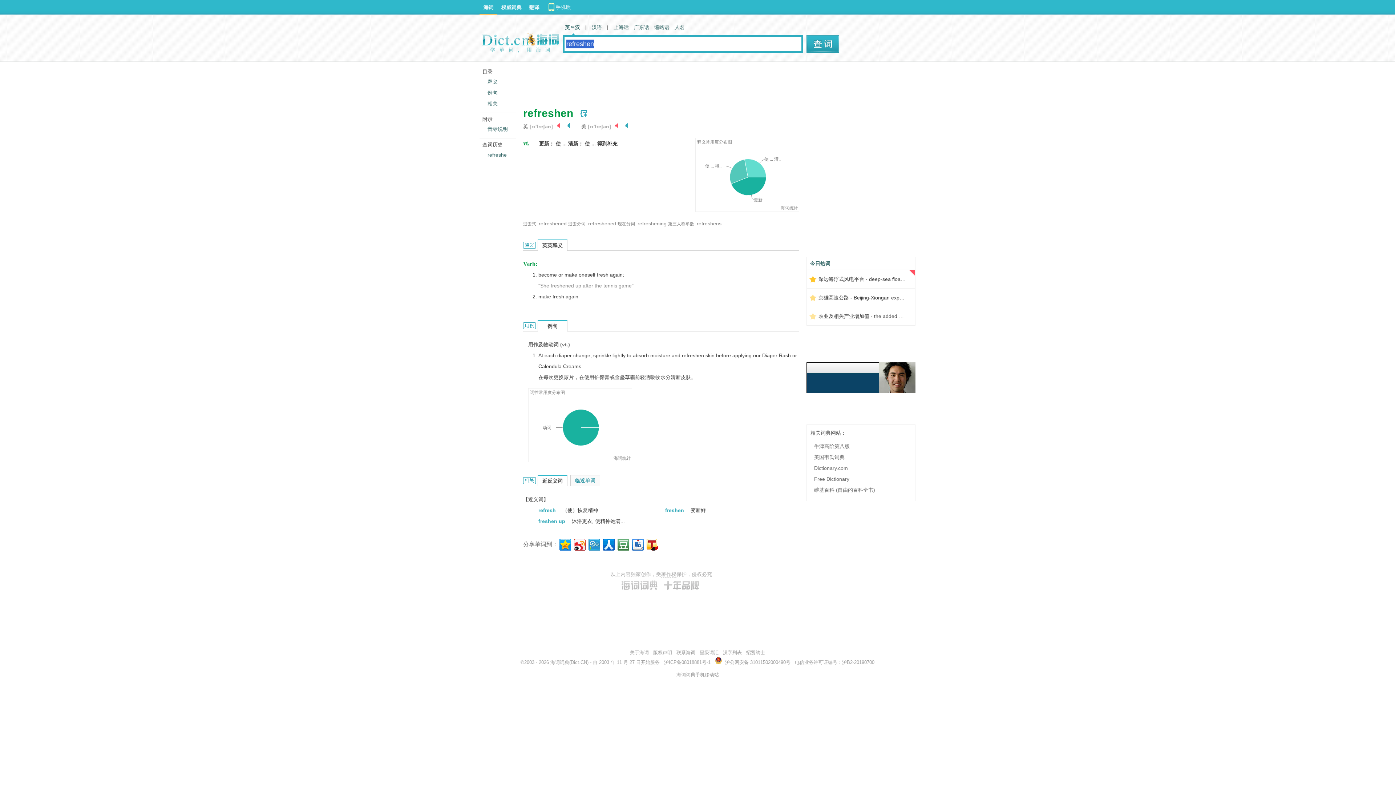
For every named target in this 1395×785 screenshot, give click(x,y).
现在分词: (627, 223)
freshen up (552, 521)
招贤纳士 (755, 652)
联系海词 (685, 652)
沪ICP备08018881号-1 (687, 662)
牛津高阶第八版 (832, 446)
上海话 (621, 27)
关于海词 (639, 652)
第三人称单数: (681, 223)
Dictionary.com (831, 468)
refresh (547, 510)
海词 (489, 7)
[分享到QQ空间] (564, 544)
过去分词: (577, 223)
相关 (493, 103)
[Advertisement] (655, 81)
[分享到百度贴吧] (637, 544)
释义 (493, 82)
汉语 (597, 27)
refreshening (652, 223)
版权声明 (662, 652)
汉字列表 (732, 652)
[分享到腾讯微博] (594, 544)
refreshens (709, 223)
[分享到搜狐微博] (652, 544)
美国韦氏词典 (829, 457)
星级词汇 (709, 652)
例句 (493, 93)
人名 (680, 27)
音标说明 (498, 129)
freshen (675, 510)
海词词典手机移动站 (697, 674)
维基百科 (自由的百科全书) (844, 490)
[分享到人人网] (608, 544)
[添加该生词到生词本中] (584, 113)
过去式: (530, 223)
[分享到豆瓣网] (623, 544)
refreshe (497, 155)
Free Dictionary (831, 479)
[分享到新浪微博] (579, 544)
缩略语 (662, 27)
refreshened (553, 223)
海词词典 (559, 662)
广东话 (641, 27)
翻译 (534, 7)
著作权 (668, 574)
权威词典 (511, 7)
